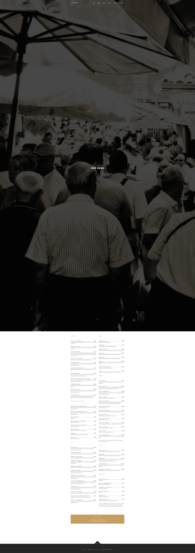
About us (104, 2)
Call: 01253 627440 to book (118, 2)
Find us (109, 2)
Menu (99, 2)
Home (94, 2)
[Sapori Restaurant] (76, 3)
